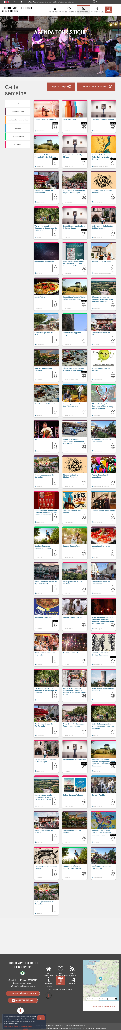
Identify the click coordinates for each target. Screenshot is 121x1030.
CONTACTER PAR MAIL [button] (24, 1000)
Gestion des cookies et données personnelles (18, 1026)
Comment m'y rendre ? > (103, 1006)
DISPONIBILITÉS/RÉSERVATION (23, 993)
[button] (46, 117)
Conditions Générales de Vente (75, 1025)
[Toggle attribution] (116, 998)
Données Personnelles (55, 1025)
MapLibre (111, 999)
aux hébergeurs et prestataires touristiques (54, 1028)
